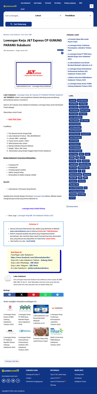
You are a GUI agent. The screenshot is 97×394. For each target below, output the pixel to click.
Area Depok (73, 114)
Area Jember (84, 120)
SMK (80, 178)
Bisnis (81, 154)
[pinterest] (34, 295)
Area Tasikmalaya (75, 151)
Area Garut (82, 114)
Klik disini (34, 263)
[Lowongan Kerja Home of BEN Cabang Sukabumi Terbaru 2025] (10, 308)
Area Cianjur (38, 3)
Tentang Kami (79, 374)
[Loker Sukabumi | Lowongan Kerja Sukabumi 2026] (10, 6)
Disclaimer (78, 378)
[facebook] (9, 295)
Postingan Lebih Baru (12, 361)
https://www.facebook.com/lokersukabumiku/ (30, 257)
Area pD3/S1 (86, 134)
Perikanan (73, 171)
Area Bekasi (73, 104)
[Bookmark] (62, 53)
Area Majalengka (75, 127)
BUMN (72, 157)
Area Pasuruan (74, 134)
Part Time (73, 168)
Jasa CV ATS (55, 378)
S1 (79, 171)
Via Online (57, 3)
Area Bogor (83, 104)
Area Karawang (75, 124)
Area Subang (74, 141)
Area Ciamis (74, 107)
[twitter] (21, 295)
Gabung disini (46, 260)
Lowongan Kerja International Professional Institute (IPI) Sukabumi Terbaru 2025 (79, 71)
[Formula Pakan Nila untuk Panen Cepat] (41, 332)
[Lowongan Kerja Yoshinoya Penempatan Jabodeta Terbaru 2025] (57, 308)
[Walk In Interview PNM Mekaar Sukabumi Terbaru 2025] (57, 331)
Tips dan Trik (74, 184)
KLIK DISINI (30, 241)
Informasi (86, 161)
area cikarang (74, 110)
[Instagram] (8, 381)
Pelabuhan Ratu (83, 168)
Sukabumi (73, 181)
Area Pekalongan (75, 137)
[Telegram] (18, 381)
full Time (72, 161)
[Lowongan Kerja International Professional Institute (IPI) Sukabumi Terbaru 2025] (25, 331)
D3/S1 (23, 9)
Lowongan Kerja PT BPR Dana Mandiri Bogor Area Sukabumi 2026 (24, 319)
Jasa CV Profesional (58, 381)
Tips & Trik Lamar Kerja (58, 374)
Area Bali (72, 100)
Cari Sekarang (20, 24)
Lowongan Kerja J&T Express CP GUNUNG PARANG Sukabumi (40, 95)
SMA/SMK (73, 178)
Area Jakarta (74, 120)
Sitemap (53, 385)
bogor (87, 154)
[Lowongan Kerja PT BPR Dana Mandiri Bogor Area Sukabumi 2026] (25, 308)
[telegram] (58, 295)
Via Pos (72, 198)
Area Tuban (73, 154)
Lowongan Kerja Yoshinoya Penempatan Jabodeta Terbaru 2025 (56, 319)
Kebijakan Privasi (80, 381)
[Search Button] (91, 6)
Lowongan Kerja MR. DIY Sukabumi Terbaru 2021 (36, 215)
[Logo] (12, 370)
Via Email (48, 3)
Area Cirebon (85, 110)
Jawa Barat (73, 164)
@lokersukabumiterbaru (38, 268)
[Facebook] (4, 381)
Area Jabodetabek (76, 117)
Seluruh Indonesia (75, 174)
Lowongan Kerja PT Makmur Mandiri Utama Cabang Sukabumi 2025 (10, 342)
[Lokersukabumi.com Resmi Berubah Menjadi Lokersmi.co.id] (41, 309)
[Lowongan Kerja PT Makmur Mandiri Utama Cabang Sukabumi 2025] (10, 331)
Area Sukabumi (25, 3)
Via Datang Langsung (77, 191)
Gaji (79, 161)
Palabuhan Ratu (84, 164)
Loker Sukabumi (19, 391)
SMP (80, 3)
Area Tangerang (75, 147)
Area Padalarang (75, 131)
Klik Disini (33, 265)
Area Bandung (82, 100)
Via (85, 188)
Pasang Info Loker (33, 374)
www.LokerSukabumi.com (19, 231)
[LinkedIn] (13, 381)
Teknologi (82, 181)
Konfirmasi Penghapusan (34, 381)
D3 (77, 157)
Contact (28, 378)
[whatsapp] (45, 295)
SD (83, 171)
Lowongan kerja (39, 196)
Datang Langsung (70, 3)
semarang (87, 174)
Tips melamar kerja (76, 188)
